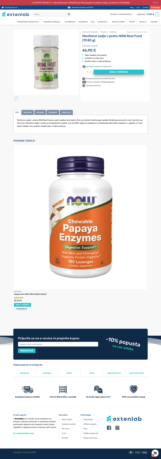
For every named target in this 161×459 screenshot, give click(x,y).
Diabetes (113, 32)
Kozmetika (102, 22)
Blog (131, 7)
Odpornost (70, 22)
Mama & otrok (118, 22)
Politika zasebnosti (90, 433)
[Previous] (14, 319)
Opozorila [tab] (52, 112)
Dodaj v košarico (118, 72)
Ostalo (142, 22)
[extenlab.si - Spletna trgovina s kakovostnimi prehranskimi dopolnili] (15, 14)
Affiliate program (90, 424)
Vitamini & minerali (51, 22)
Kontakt (145, 7)
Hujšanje (83, 22)
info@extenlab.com (11, 7)
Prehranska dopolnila (28, 22)
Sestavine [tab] (27, 112)
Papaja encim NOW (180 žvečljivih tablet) (30, 294)
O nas (138, 7)
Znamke (154, 22)
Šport (132, 22)
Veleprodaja (88, 420)
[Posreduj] (69, 14)
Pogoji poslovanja (90, 438)
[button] (121, 14)
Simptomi (103, 32)
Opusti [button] (156, 3)
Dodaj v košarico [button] (22, 305)
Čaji (93, 22)
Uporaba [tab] (40, 112)
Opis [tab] (17, 112)
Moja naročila (67, 420)
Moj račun (66, 429)
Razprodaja (155, 7)
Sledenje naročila (68, 424)
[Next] (22, 97)
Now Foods (144, 32)
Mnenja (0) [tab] (66, 112)
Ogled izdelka (21, 309)
